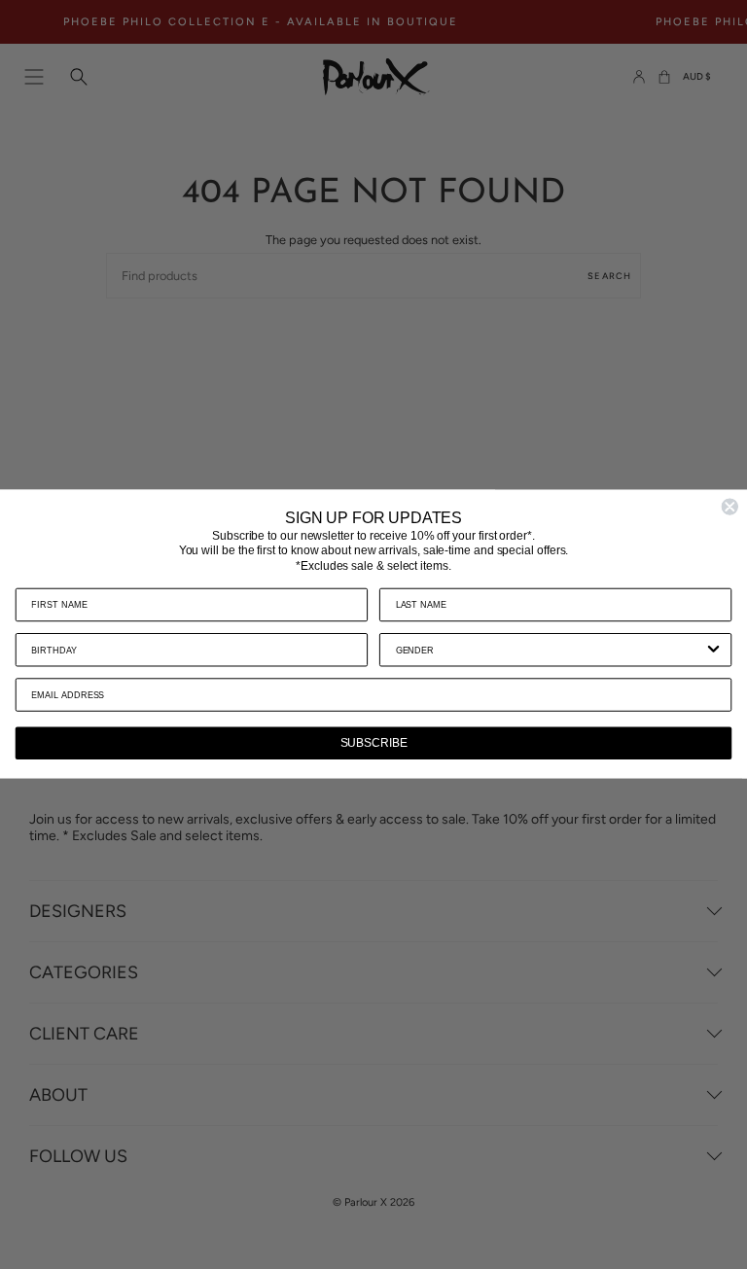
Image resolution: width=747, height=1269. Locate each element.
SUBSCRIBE (374, 744)
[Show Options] (714, 650)
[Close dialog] (729, 507)
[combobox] (550, 650)
